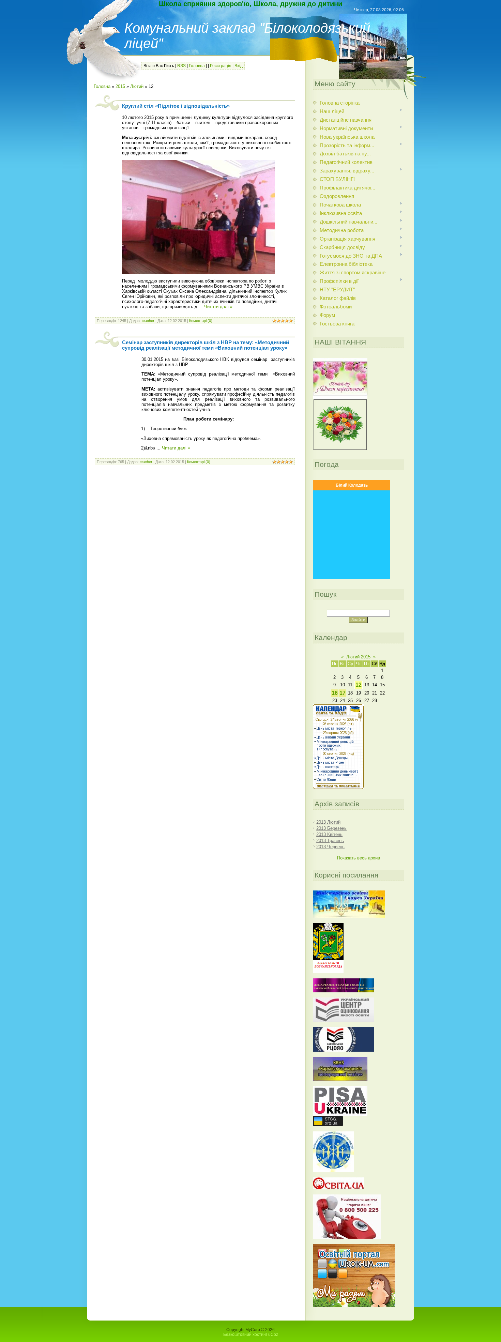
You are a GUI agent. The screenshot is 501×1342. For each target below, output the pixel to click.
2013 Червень (330, 846)
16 (335, 693)
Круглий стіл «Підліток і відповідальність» (176, 106)
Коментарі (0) (200, 321)
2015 (120, 86)
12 (358, 685)
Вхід (238, 65)
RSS (181, 65)
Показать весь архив (358, 857)
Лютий (136, 86)
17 (342, 693)
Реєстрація (220, 65)
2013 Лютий (328, 822)
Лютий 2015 (358, 656)
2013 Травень (330, 840)
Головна (197, 65)
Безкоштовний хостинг (245, 1334)
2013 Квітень (329, 834)
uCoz (273, 1334)
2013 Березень (331, 828)
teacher (148, 321)
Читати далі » (218, 306)
